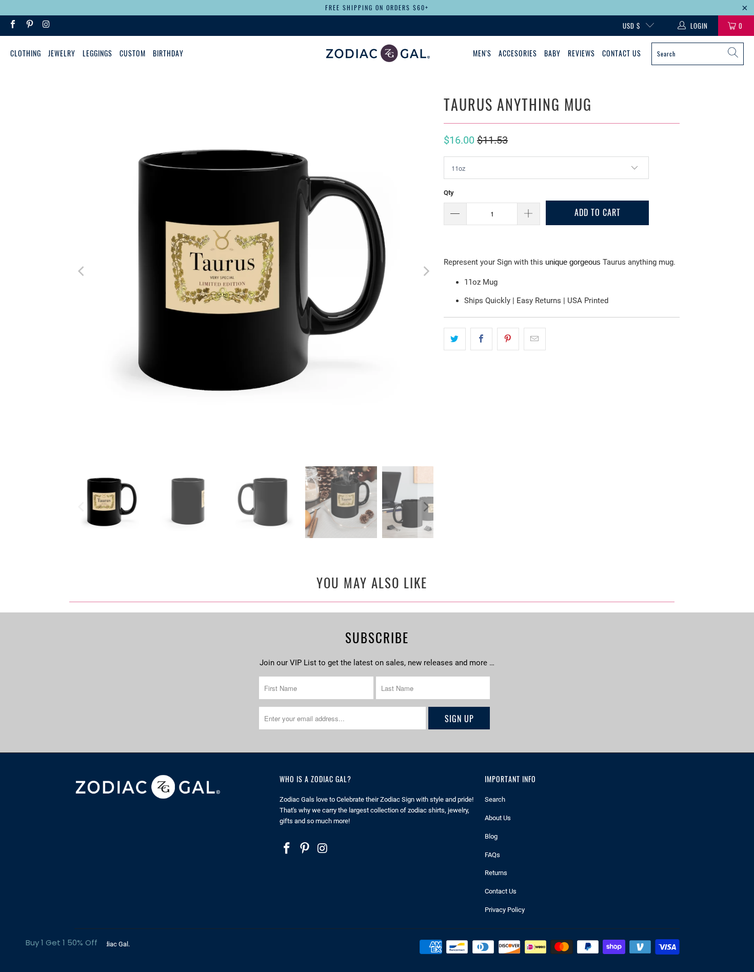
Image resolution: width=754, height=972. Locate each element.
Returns (496, 873)
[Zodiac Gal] (377, 54)
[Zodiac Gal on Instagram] (45, 25)
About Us (498, 818)
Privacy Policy (505, 910)
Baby (552, 53)
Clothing (25, 53)
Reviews (581, 53)
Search (495, 799)
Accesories (518, 53)
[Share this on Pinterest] (508, 339)
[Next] (426, 271)
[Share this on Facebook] (481, 339)
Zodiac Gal (112, 944)
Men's (482, 53)
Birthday (168, 53)
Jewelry (61, 53)
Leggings (97, 53)
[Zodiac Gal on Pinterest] (28, 25)
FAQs (492, 855)
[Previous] (82, 271)
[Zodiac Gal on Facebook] (12, 25)
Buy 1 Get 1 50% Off (61, 942)
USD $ (631, 26)
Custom (133, 53)
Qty (449, 192)
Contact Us (621, 53)
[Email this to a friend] (535, 339)
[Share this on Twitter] (455, 339)
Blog (491, 836)
